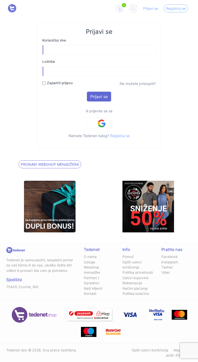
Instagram (169, 262)
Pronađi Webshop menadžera (50, 164)
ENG (179, 355)
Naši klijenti (93, 288)
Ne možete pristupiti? (138, 83)
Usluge (89, 262)
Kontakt (90, 294)
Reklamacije (132, 283)
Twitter (167, 267)
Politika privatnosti (137, 272)
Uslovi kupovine (135, 278)
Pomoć (128, 257)
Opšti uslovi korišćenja (149, 350)
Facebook (169, 257)
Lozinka (48, 61)
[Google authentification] (99, 123)
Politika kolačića (135, 294)
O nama (90, 257)
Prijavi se (150, 8)
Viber (165, 272)
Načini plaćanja (135, 288)
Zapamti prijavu (60, 83)
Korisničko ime (54, 40)
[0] (119, 9)
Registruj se (176, 8)
